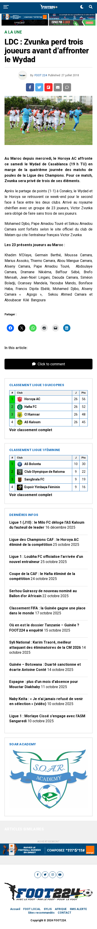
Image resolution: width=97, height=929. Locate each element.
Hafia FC (30, 407)
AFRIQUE (61, 909)
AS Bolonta (32, 464)
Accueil (15, 909)
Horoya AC (32, 399)
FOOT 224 (41, 75)
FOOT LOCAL (32, 909)
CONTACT (64, 912)
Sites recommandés (41, 912)
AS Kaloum (32, 422)
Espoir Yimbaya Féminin (42, 487)
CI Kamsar (32, 414)
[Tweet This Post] (39, 87)
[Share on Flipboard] (48, 87)
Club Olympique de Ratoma (44, 471)
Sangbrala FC (34, 479)
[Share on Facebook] (30, 87)
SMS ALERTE (78, 909)
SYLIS (48, 909)
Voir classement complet (30, 430)
